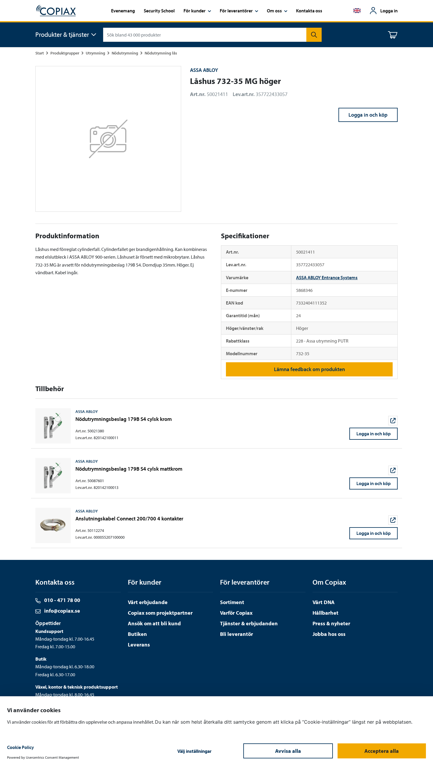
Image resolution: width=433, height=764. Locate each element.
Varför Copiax (236, 612)
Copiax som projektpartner (160, 612)
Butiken (137, 634)
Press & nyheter (331, 623)
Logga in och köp (368, 114)
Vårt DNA (324, 602)
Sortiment (232, 602)
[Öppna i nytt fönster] (393, 420)
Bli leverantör (236, 634)
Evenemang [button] (123, 11)
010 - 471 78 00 (61, 600)
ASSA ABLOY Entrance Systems (327, 277)
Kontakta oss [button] (309, 11)
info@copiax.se (61, 610)
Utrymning (95, 53)
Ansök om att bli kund (154, 623)
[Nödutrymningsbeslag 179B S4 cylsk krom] (216, 426)
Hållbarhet (325, 612)
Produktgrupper (64, 53)
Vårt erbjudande (148, 602)
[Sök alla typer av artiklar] (314, 35)
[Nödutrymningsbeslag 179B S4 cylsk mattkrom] (216, 475)
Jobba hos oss (329, 634)
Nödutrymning (125, 53)
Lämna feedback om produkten (309, 369)
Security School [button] (159, 11)
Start (39, 53)
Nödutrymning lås (161, 53)
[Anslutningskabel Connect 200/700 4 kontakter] (216, 525)
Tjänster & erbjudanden (249, 623)
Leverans (139, 644)
